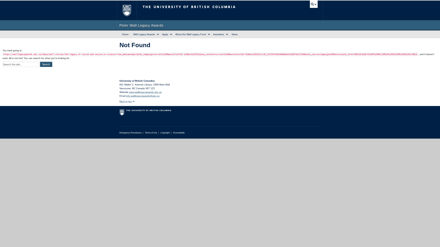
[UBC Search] (314, 4)
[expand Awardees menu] (227, 34)
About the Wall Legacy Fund (190, 34)
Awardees (218, 34)
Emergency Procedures (130, 133)
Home (125, 34)
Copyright (165, 133)
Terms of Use (151, 133)
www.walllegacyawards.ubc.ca (145, 92)
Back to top (125, 101)
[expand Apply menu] (171, 34)
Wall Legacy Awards (144, 34)
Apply (165, 34)
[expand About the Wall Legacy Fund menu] (209, 34)
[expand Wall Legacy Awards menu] (158, 34)
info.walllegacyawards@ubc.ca (143, 96)
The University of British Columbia (127, 10)
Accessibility (179, 133)
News (235, 34)
